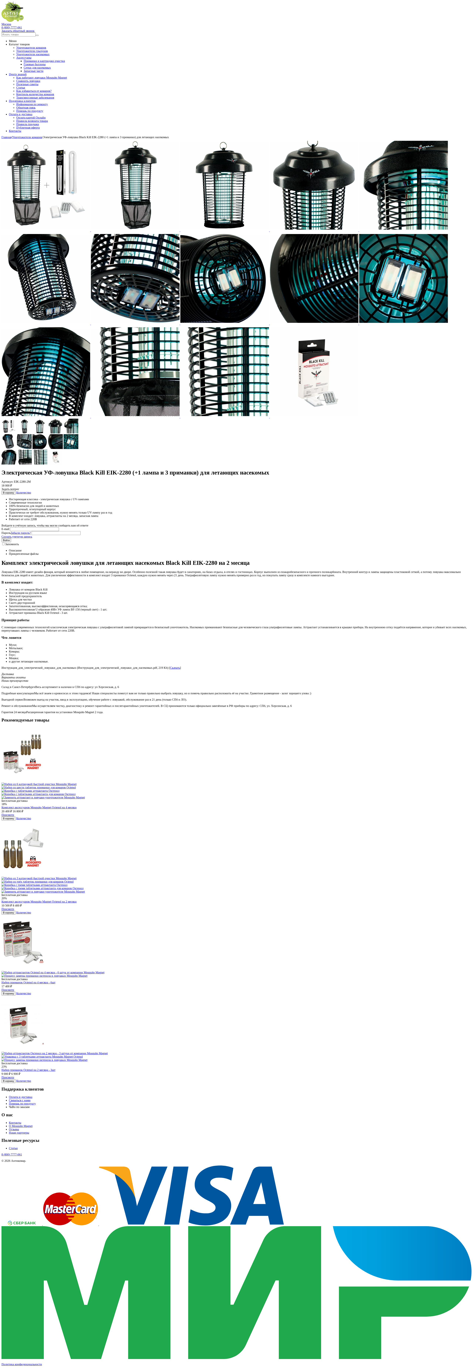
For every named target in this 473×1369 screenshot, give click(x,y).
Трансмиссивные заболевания (35, 97)
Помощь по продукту (29, 110)
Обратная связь (25, 107)
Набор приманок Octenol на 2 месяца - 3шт (28, 1070)
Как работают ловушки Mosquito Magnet (41, 77)
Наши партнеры (19, 1132)
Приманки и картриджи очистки (44, 61)
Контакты (15, 130)
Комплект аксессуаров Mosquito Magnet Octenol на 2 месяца (38, 901)
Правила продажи (27, 124)
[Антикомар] (12, 20)
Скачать (175, 667)
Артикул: (7, 481)
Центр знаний (18, 74)
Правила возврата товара (32, 120)
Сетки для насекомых (37, 67)
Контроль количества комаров (35, 94)
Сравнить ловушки (28, 81)
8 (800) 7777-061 (11, 27)
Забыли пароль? (21, 532)
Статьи (20, 87)
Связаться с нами (19, 1100)
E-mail (5, 529)
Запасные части (33, 71)
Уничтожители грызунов (32, 51)
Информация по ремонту (32, 104)
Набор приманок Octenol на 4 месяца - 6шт (28, 982)
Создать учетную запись (16, 536)
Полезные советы (27, 84)
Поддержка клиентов (22, 100)
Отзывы (14, 1129)
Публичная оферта (28, 127)
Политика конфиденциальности (21, 1364)
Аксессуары (23, 57)
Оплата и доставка (20, 114)
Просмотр (7, 814)
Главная (6, 137)
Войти (6, 540)
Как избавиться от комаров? (34, 90)
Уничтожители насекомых (33, 54)
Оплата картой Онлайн (31, 117)
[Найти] (37, 35)
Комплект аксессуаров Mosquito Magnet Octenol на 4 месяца (38, 807)
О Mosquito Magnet (21, 1126)
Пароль (6, 532)
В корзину (8, 492)
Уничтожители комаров (31, 47)
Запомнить (12, 544)
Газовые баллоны (35, 64)
